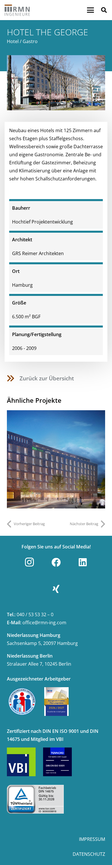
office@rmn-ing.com (44, 622)
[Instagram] (29, 562)
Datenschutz (89, 854)
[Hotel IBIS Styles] (56, 459)
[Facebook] (56, 562)
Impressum (92, 839)
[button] (90, 10)
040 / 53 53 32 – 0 (35, 614)
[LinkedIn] (82, 562)
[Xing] (56, 588)
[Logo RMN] (17, 10)
